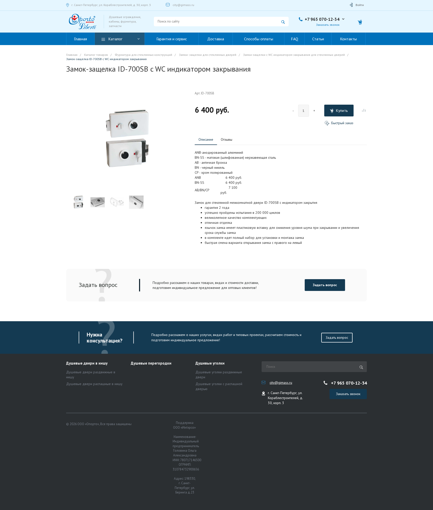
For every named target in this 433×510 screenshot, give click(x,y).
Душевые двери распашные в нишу (94, 384)
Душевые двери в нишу (86, 363)
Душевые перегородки (151, 363)
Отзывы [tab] (226, 139)
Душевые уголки (210, 363)
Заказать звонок (348, 394)
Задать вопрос (325, 285)
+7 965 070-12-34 (322, 19)
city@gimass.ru (183, 5)
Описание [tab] (205, 139)
